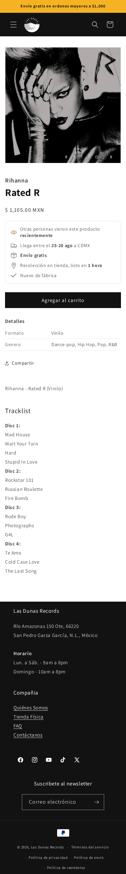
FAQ (17, 725)
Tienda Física (28, 716)
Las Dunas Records (47, 847)
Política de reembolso (66, 867)
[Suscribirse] (96, 802)
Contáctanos (28, 735)
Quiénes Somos (30, 707)
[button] (13, 24)
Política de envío (88, 857)
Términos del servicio (90, 847)
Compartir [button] (23, 363)
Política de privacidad (48, 857)
